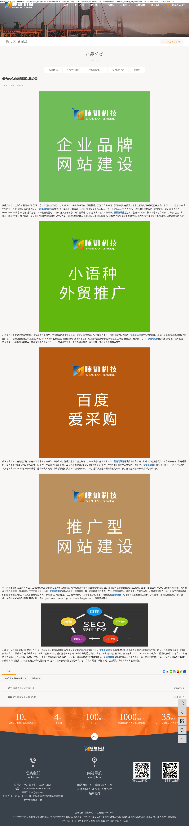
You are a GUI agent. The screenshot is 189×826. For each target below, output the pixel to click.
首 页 (13, 41)
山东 (74, 821)
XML (112, 813)
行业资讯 (94, 789)
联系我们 (156, 5)
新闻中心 (125, 5)
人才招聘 (140, 5)
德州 (98, 821)
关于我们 (79, 5)
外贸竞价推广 (122, 817)
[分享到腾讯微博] (181, 671)
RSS (106, 813)
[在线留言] (182, 730)
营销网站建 (35, 678)
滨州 (112, 821)
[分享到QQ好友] (174, 671)
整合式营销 (118, 70)
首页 (66, 5)
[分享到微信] (171, 671)
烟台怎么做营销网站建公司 (15, 678)
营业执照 (123, 821)
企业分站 (89, 813)
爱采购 (137, 70)
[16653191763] (182, 712)
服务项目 (94, 5)
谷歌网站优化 (135, 817)
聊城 (93, 821)
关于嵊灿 (94, 785)
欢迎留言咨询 (173, 42)
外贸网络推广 (96, 70)
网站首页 (82, 785)
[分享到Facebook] (184, 671)
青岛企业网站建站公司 (23, 688)
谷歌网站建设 (109, 817)
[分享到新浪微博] (167, 671)
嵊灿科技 (172, 817)
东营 (107, 821)
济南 (79, 821)
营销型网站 (73, 70)
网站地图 (98, 813)
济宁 (88, 821)
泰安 (84, 821)
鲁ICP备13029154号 (83, 817)
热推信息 (23, 41)
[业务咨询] (182, 703)
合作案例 (110, 5)
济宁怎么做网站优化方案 (24, 697)
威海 (103, 821)
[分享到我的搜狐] (178, 671)
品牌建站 (53, 70)
